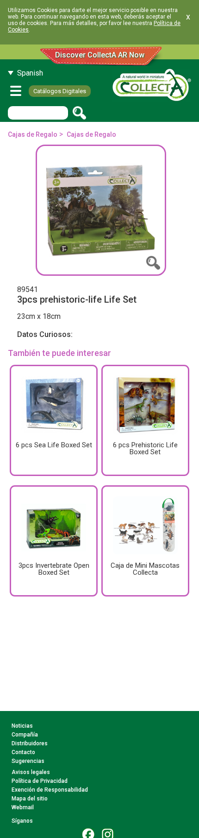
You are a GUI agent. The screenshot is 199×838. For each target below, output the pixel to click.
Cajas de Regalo (32, 134)
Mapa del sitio (30, 798)
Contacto (23, 752)
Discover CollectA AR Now (99, 55)
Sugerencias (28, 761)
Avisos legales (31, 772)
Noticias (22, 726)
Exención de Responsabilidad (50, 790)
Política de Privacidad (40, 781)
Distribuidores (30, 743)
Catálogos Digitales (59, 91)
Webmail (23, 807)
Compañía (25, 734)
